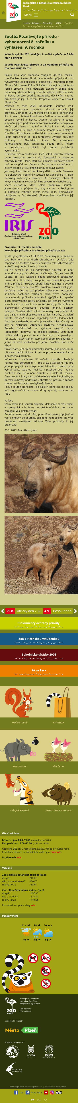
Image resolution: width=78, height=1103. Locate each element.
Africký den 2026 (29, 611)
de (45, 1100)
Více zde (56, 852)
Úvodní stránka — (32, 23)
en (38, 1100)
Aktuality (48, 23)
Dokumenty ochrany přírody (39, 623)
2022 (58, 23)
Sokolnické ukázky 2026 (39, 654)
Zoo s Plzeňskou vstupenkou (39, 639)
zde (19, 857)
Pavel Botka (25, 1086)
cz (32, 1100)
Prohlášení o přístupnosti (55, 1086)
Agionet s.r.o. (37, 1086)
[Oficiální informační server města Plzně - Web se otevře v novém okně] (21, 1030)
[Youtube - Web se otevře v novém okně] (46, 1093)
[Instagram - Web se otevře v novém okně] (52, 1093)
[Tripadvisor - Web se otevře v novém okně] (59, 1093)
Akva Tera (39, 670)
